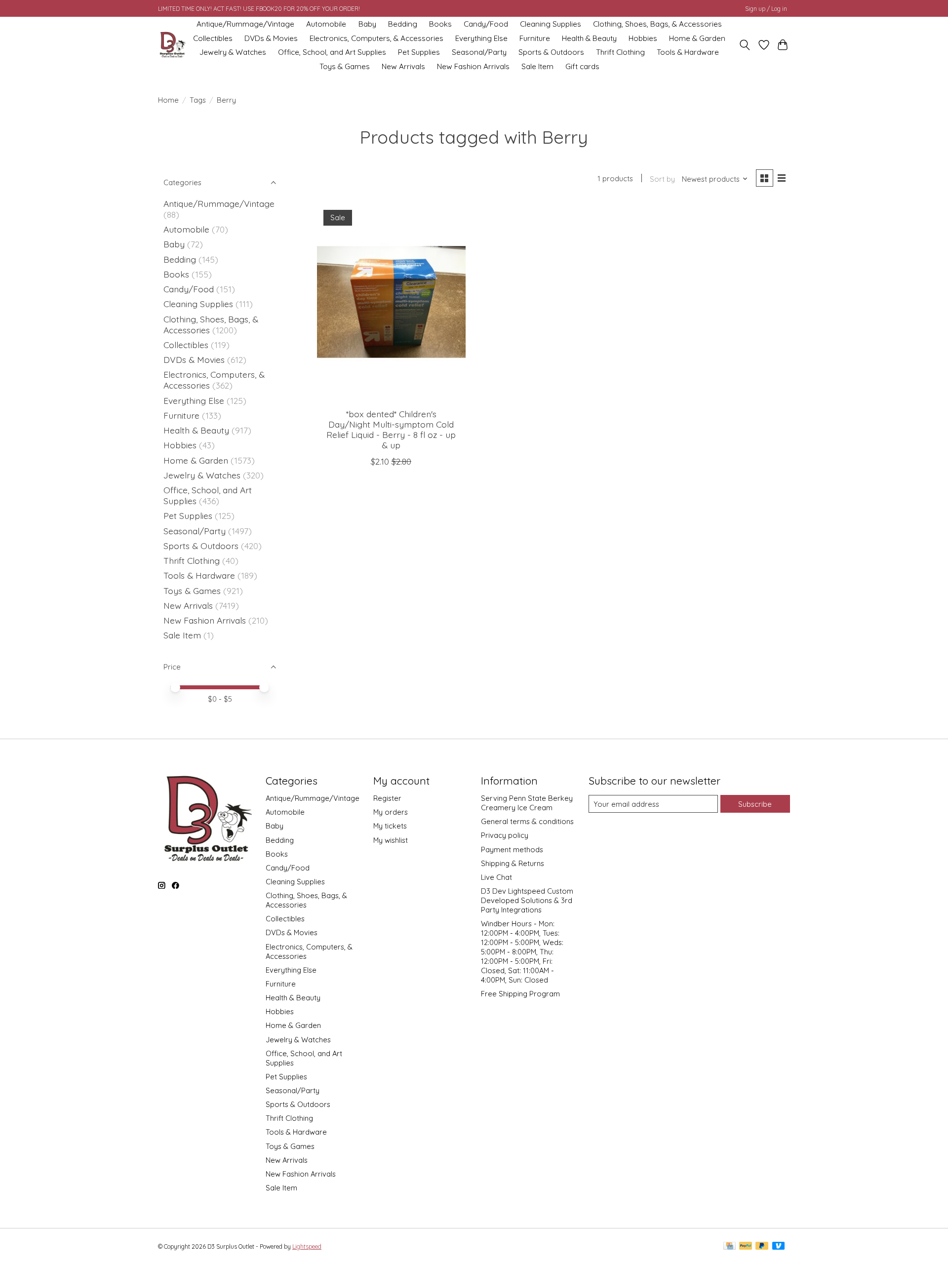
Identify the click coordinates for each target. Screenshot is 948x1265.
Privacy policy (504, 835)
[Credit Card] (729, 1246)
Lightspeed (306, 1246)
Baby (367, 24)
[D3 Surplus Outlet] (172, 45)
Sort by (662, 179)
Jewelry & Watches (232, 52)
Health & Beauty (589, 38)
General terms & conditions (527, 821)
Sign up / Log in (766, 8)
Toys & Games (344, 66)
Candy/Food (486, 24)
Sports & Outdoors (551, 52)
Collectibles (213, 38)
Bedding (402, 24)
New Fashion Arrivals (473, 66)
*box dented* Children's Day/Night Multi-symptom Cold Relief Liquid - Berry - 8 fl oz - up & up (391, 429)
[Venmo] (778, 1246)
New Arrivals (403, 66)
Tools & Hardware (688, 52)
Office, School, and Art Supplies (332, 52)
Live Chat (496, 877)
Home (168, 100)
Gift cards (582, 66)
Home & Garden (697, 38)
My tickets (390, 825)
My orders (390, 812)
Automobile (326, 24)
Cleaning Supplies (550, 24)
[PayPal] (745, 1246)
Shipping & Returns (512, 863)
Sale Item (537, 66)
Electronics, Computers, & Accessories (376, 38)
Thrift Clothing (620, 52)
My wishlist (390, 840)
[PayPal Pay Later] (761, 1246)
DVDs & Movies (271, 38)
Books (440, 24)
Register (387, 798)
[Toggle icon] (745, 45)
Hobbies (643, 38)
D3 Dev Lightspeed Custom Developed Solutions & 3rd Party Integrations (527, 900)
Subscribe (755, 804)
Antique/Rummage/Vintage (245, 24)
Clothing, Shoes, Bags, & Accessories (657, 24)
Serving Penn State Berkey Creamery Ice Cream (527, 802)
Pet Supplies (419, 52)
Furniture (534, 38)
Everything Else (481, 38)
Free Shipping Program (520, 993)
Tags (198, 100)
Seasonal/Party (479, 52)
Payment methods (512, 849)
